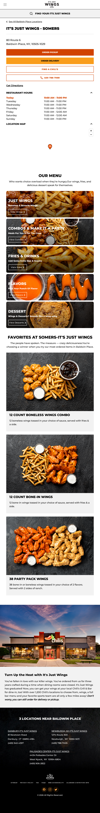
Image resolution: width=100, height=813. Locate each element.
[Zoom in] (91, 131)
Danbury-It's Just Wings (22, 731)
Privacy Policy (26, 782)
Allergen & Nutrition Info (78, 782)
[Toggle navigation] (5, 5)
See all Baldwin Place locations (25, 21)
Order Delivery (50, 61)
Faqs (44, 782)
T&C (37, 782)
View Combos (16, 239)
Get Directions (14, 85)
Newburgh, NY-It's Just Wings (69, 731)
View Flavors (16, 295)
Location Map (16, 124)
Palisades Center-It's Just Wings (49, 751)
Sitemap (14, 782)
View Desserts (16, 322)
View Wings (16, 212)
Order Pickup (50, 52)
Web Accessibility (56, 782)
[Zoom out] (91, 134)
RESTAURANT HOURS (19, 92)
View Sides (16, 267)
